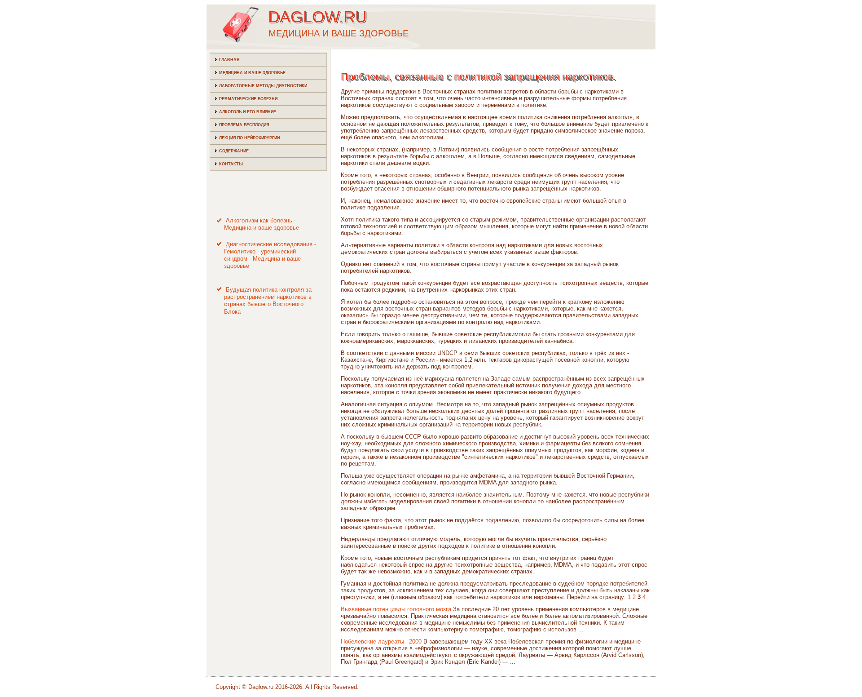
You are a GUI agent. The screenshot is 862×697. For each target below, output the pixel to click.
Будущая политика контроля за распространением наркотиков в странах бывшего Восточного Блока (268, 300)
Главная (229, 60)
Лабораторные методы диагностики (263, 86)
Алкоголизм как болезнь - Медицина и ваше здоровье (261, 224)
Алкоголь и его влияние (247, 112)
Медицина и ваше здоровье (252, 73)
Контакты (231, 164)
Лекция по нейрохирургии (249, 138)
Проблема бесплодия (244, 125)
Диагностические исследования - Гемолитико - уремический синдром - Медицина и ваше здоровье (270, 255)
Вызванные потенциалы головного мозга (396, 609)
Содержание (234, 151)
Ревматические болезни (248, 99)
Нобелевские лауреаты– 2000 (381, 641)
